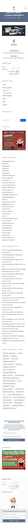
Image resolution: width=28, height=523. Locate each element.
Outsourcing (5, 209)
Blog (3, 101)
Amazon (4, 163)
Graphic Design (6, 190)
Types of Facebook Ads (8, 324)
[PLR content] (14, 140)
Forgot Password (14, 74)
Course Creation (6, 178)
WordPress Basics (7, 237)
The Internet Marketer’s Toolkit (10, 264)
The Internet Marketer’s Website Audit (12, 259)
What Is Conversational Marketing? (12, 250)
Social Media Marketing (8, 218)
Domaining (5, 180)
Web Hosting (5, 233)
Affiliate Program (7, 95)
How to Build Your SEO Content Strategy (13, 283)
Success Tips (5, 221)
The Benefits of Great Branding (10, 340)
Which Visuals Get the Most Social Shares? (14, 302)
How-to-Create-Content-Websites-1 (14, 14)
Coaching (4, 173)
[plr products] (13, 459)
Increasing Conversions (8, 194)
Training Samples (7, 87)
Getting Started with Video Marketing (12, 288)
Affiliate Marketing (7, 161)
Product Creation (7, 211)
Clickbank (5, 171)
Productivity (5, 214)
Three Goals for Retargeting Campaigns (13, 331)
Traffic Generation (7, 223)
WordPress (5, 235)
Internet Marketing (7, 197)
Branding (4, 168)
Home (4, 84)
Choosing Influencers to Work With (12, 278)
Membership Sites (7, 204)
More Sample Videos (7, 93)
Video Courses (6, 225)
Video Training (6, 230)
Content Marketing (7, 175)
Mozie (14, 44)
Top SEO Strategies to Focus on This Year (13, 319)
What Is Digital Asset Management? (12, 307)
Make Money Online (7, 202)
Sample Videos (6, 90)
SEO (3, 216)
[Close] (26, 516)
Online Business (6, 206)
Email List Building (7, 185)
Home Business (6, 192)
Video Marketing (6, 228)
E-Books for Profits (7, 182)
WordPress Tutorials (7, 240)
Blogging (4, 166)
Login (4, 98)
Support (4, 104)
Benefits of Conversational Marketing (12, 293)
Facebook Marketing (7, 187)
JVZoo (3, 199)
